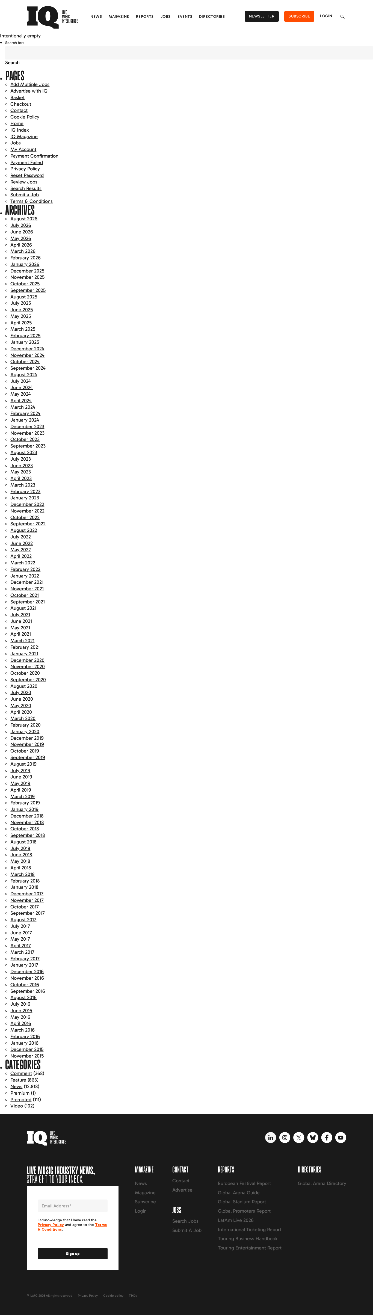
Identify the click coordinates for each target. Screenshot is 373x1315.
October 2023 (25, 439)
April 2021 (20, 634)
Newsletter (262, 16)
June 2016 (21, 1011)
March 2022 (22, 563)
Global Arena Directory (322, 1183)
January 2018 (24, 887)
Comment (21, 1073)
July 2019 (20, 771)
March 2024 (22, 407)
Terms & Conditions (31, 201)
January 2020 (24, 731)
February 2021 (25, 647)
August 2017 (23, 920)
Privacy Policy (25, 169)
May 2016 (20, 1017)
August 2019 (23, 764)
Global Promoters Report (244, 1211)
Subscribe (299, 16)
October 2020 (25, 673)
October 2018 (24, 829)
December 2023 (27, 426)
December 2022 (27, 504)
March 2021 (22, 641)
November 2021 (27, 589)
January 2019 (24, 809)
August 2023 (23, 452)
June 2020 (21, 699)
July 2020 (20, 692)
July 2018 (20, 848)
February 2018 (25, 881)
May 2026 (20, 238)
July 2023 (20, 459)
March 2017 (22, 952)
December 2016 (27, 972)
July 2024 (20, 381)
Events (184, 16)
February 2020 (25, 725)
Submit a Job (24, 195)
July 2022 (20, 537)
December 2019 (27, 738)
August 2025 (23, 297)
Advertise (182, 1190)
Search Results (26, 188)
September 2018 (27, 835)
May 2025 (20, 316)
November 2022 (27, 511)
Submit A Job (187, 1230)
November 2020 (27, 667)
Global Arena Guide (239, 1193)
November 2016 (27, 978)
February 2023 (25, 491)
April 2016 (20, 1023)
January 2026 (24, 264)
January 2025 (24, 342)
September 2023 (28, 446)
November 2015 (27, 1056)
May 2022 (20, 550)
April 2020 (21, 712)
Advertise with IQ (29, 91)
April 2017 (20, 946)
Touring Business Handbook (247, 1239)
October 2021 (24, 595)
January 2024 (24, 420)
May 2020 (20, 706)
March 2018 (22, 874)
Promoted (20, 1100)
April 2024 (21, 401)
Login (326, 16)
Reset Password (27, 175)
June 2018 (21, 855)
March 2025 (22, 329)
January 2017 (24, 965)
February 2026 (25, 258)
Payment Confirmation (34, 156)
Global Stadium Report (242, 1202)
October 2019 (24, 751)
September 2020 (28, 680)
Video (16, 1106)
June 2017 (21, 933)
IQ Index (19, 130)
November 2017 (27, 900)
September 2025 (28, 290)
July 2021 (20, 615)
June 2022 (21, 543)
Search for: (14, 42)
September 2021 (27, 602)
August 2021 (23, 608)
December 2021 (26, 582)
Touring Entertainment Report (250, 1248)
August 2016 (23, 997)
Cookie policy (113, 1296)
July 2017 (20, 926)
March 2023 (22, 485)
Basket (17, 97)
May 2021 (20, 628)
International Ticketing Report (249, 1230)
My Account (23, 149)
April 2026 (21, 245)
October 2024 (25, 362)
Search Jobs (185, 1221)
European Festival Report (244, 1183)
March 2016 (22, 1030)
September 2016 (27, 991)
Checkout (20, 104)
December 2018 (27, 816)
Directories (212, 16)
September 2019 (27, 757)
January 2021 (24, 654)
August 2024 (23, 375)
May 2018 (20, 861)
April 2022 (21, 556)
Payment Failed (26, 162)
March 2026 (22, 251)
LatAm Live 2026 (236, 1220)
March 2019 (22, 796)
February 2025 (25, 336)
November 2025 (27, 277)
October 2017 (24, 907)
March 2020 (22, 718)
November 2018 (27, 822)
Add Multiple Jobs (29, 84)
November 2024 (27, 355)
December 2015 (26, 1049)
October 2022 (25, 517)
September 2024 (28, 368)
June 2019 (21, 777)
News (96, 16)
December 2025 (27, 271)
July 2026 (20, 225)
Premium (19, 1093)
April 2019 (20, 790)
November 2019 (27, 744)
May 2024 (20, 394)
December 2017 (26, 894)
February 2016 (25, 1036)
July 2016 (20, 1004)
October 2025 (25, 284)
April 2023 (21, 478)
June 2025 (21, 310)
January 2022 (24, 576)
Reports (145, 16)
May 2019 (20, 783)
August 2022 (23, 530)
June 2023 (21, 466)
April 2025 (21, 323)
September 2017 (27, 913)
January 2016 (24, 1043)
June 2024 (21, 387)
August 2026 (23, 219)
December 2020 (27, 660)
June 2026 (21, 232)
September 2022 (28, 524)
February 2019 (25, 803)
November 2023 (27, 433)
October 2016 (24, 985)
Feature (18, 1080)
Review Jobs (23, 182)
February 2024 (25, 413)
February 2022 (25, 569)
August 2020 (23, 686)
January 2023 (24, 498)
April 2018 (20, 868)
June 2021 (21, 621)
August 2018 (23, 842)
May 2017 (20, 939)
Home (16, 123)
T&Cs (133, 1296)
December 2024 (27, 349)
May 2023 (20, 472)
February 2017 (25, 959)
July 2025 (20, 303)
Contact (19, 110)
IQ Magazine (24, 137)
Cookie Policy (24, 117)
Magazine (119, 16)
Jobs (166, 16)
